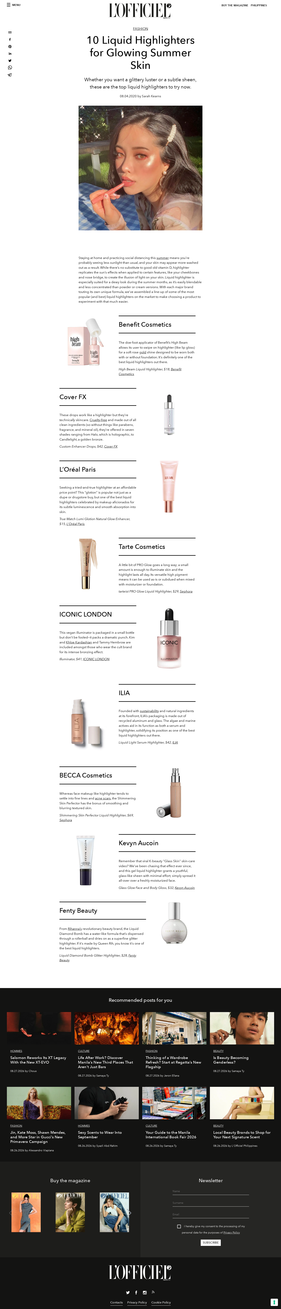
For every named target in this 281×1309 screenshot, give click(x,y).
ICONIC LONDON (96, 659)
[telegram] (10, 75)
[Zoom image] (85, 342)
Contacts (116, 1302)
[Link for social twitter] (128, 1293)
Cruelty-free (98, 420)
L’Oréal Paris (76, 524)
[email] (10, 32)
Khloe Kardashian (79, 642)
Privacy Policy (231, 1232)
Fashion (140, 29)
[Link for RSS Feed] (153, 1293)
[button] (129, 1213)
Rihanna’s (75, 929)
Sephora (186, 591)
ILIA (175, 742)
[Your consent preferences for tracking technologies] (274, 1302)
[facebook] (10, 39)
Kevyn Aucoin (185, 888)
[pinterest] (10, 47)
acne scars (103, 798)
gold (142, 352)
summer (163, 258)
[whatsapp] (10, 68)
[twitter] (10, 61)
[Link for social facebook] (136, 1293)
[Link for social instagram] (145, 1293)
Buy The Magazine (235, 5)
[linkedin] (10, 54)
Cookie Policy (161, 1302)
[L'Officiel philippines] (140, 10)
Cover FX (111, 446)
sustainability (149, 711)
